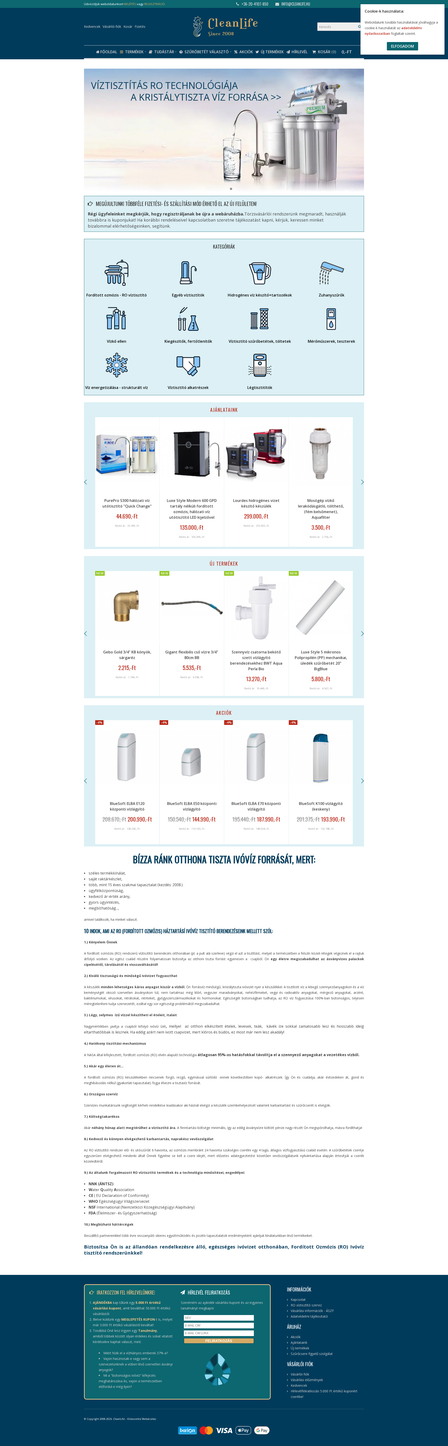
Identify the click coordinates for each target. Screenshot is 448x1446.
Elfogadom (402, 46)
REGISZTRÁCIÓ (154, 4)
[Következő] (362, 482)
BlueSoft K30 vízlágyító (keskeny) (256, 806)
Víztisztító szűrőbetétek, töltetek (260, 341)
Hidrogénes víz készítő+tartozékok (260, 295)
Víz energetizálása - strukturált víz (116, 387)
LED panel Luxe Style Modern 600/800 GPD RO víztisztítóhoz (321, 654)
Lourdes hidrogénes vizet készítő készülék (191, 503)
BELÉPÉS (130, 4)
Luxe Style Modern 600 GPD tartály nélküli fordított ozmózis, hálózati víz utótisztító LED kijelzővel (127, 509)
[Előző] (85, 482)
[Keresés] (360, 26)
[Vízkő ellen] (116, 319)
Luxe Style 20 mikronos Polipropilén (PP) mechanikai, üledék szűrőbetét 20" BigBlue (256, 660)
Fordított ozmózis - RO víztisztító (116, 295)
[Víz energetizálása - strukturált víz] (116, 365)
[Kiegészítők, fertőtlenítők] (188, 319)
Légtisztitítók (259, 387)
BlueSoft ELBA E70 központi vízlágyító (127, 806)
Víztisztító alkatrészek (188, 387)
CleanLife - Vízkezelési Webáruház (134, 1419)
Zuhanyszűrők (331, 295)
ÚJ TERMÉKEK (224, 563)
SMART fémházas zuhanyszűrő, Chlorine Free (321, 503)
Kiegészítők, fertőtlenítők (188, 341)
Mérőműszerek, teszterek (331, 341)
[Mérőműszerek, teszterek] (331, 319)
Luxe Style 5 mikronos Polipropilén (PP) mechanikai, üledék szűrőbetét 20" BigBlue (192, 660)
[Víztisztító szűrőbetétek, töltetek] (260, 319)
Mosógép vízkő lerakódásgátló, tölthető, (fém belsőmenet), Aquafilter (256, 509)
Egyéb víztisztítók (188, 295)
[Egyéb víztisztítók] (188, 273)
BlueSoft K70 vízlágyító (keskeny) (321, 806)
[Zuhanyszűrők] (331, 273)
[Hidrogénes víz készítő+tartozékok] (260, 273)
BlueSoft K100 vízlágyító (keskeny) (192, 806)
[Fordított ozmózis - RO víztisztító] (116, 273)
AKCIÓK (224, 712)
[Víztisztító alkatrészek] (188, 365)
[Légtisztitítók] (260, 365)
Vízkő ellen (116, 341)
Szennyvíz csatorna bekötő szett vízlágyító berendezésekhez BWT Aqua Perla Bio (127, 660)
